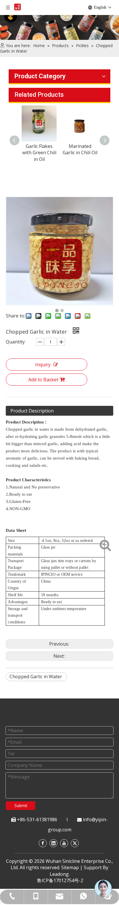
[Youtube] (64, 843)
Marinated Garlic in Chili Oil (59, 149)
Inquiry (43, 364)
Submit (20, 805)
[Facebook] (43, 843)
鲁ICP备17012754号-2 (60, 880)
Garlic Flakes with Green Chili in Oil (19, 152)
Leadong (59, 874)
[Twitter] (75, 843)
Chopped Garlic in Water (36, 676)
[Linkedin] (53, 843)
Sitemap (70, 867)
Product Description (32, 411)
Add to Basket (43, 379)
